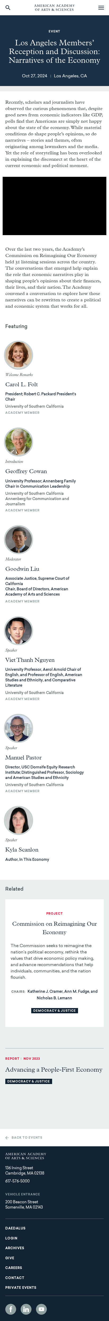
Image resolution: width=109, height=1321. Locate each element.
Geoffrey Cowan (26, 471)
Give (9, 1258)
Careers (13, 1268)
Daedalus (15, 1228)
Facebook (10, 1309)
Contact (14, 1278)
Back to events (27, 1138)
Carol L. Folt (21, 385)
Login (11, 1238)
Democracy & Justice (54, 1011)
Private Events (21, 1288)
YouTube (41, 1309)
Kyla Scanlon (21, 850)
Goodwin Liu (22, 569)
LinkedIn (26, 1309)
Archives (14, 1248)
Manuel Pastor (23, 758)
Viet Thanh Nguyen (29, 660)
